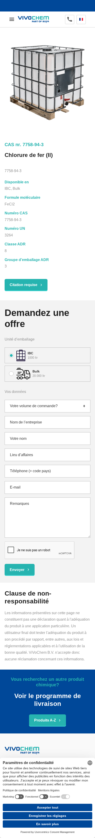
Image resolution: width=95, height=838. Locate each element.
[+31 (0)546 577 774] (69, 19)
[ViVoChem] (33, 19)
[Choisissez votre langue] (81, 19)
